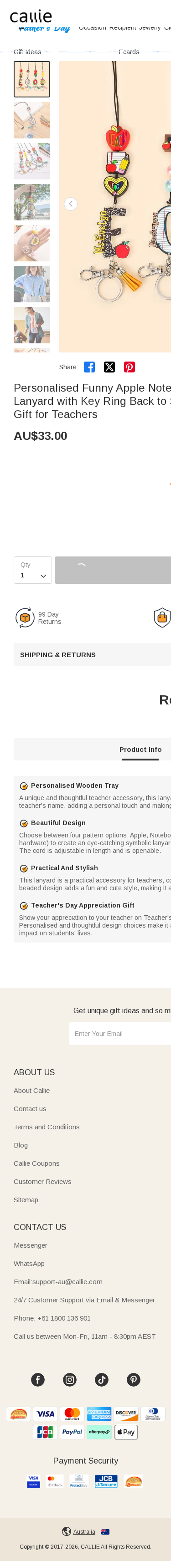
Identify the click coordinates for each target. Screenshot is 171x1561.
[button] (71, 204)
